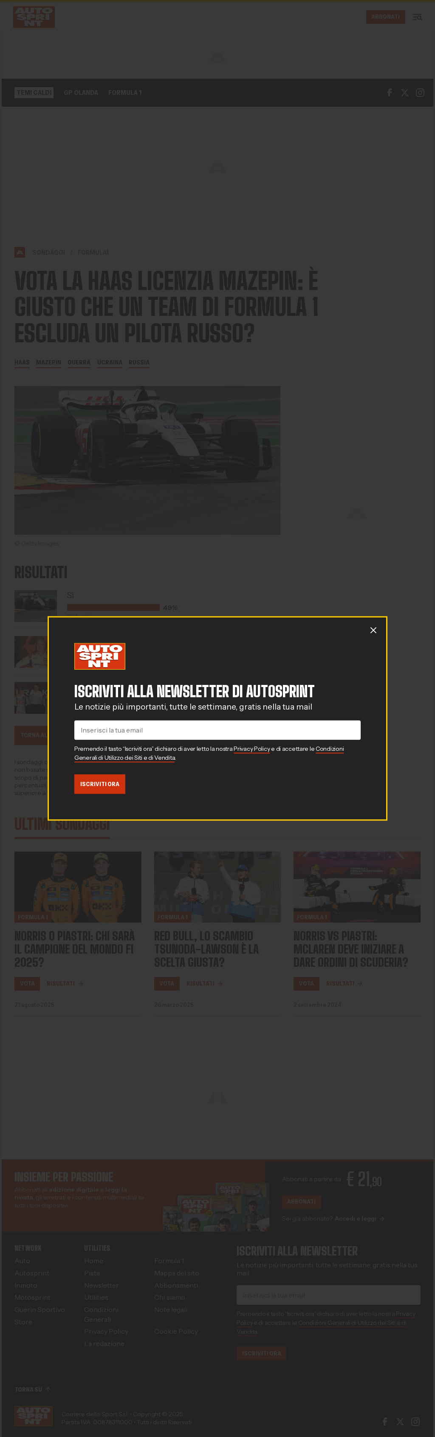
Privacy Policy (252, 749)
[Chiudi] (373, 630)
